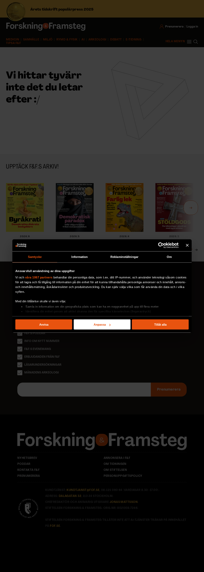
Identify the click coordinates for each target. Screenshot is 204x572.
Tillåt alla (160, 324)
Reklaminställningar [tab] (124, 257)
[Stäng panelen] (187, 245)
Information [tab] (79, 257)
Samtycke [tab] (35, 257)
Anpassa (100, 324)
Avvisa (43, 324)
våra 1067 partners (39, 277)
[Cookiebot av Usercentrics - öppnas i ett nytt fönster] (161, 245)
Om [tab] (169, 257)
